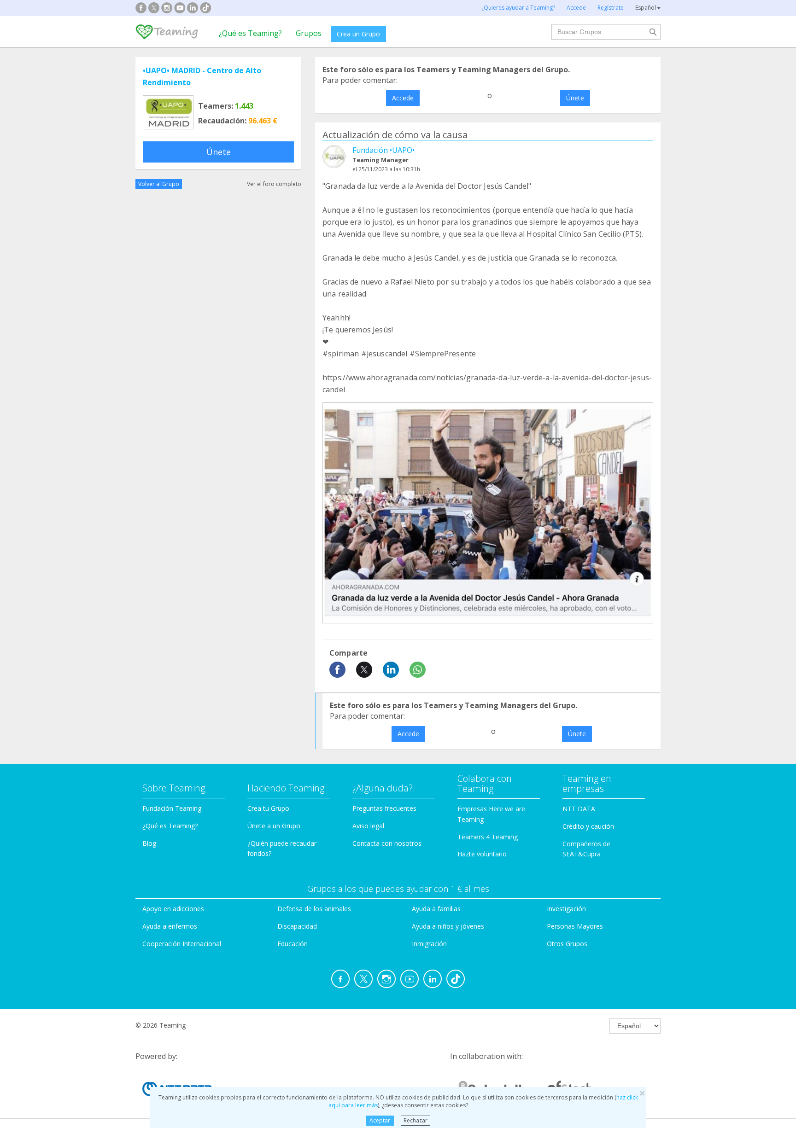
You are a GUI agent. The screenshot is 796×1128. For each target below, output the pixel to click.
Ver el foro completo (274, 184)
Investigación (566, 908)
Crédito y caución (588, 826)
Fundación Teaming (171, 808)
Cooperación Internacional (181, 943)
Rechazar (415, 1120)
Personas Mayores (575, 926)
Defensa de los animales (314, 908)
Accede (403, 97)
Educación (292, 943)
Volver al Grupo (158, 184)
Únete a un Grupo (273, 825)
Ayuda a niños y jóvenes (448, 926)
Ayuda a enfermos (169, 926)
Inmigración (429, 943)
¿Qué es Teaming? (250, 33)
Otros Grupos (567, 943)
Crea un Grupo (358, 33)
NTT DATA (578, 808)
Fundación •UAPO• (383, 150)
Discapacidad (297, 926)
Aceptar (379, 1120)
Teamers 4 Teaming (487, 836)
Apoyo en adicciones (173, 908)
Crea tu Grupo (268, 808)
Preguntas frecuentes (384, 808)
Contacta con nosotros (386, 843)
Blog (149, 843)
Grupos (309, 33)
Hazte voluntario (482, 853)
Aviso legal (368, 825)
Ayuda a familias (436, 908)
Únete (218, 151)
